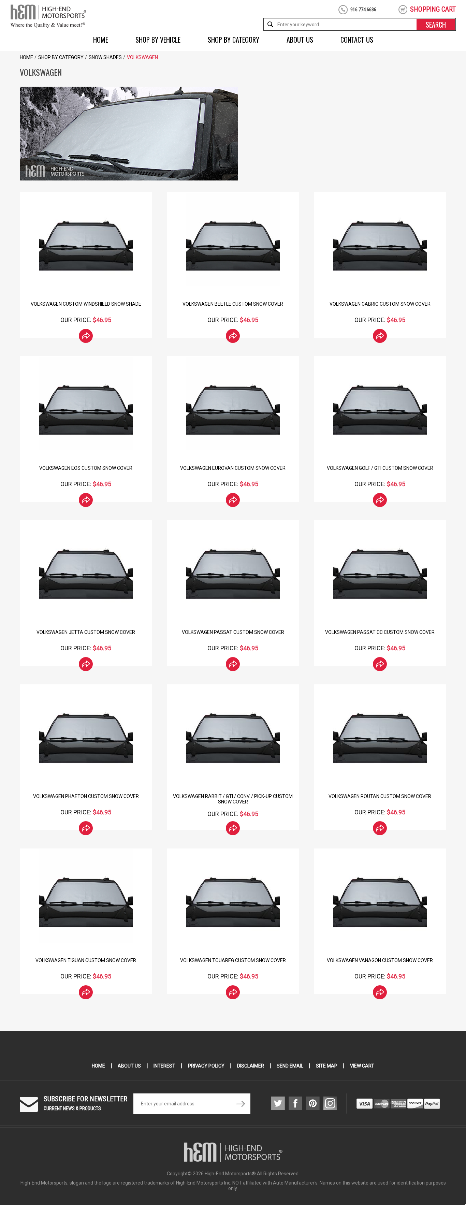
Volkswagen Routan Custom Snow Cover (380, 796)
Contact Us (356, 39)
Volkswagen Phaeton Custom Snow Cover (86, 796)
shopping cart (433, 9)
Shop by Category (233, 39)
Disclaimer (250, 1066)
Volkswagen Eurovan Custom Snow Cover (233, 468)
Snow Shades (105, 57)
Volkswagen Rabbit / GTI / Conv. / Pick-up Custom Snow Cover (233, 799)
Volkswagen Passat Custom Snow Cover (233, 632)
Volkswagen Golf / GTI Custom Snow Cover (380, 468)
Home (100, 39)
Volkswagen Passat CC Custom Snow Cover (380, 632)
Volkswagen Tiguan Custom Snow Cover (85, 960)
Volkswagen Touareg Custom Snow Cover (233, 960)
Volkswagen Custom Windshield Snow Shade (86, 304)
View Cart (362, 1066)
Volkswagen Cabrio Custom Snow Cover (380, 304)
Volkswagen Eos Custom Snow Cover (85, 468)
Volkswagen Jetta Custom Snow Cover (86, 632)
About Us (300, 39)
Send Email (290, 1066)
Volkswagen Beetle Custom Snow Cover (233, 304)
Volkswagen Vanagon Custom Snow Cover (380, 960)
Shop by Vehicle (157, 39)
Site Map (326, 1066)
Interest (164, 1066)
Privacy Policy (206, 1066)
